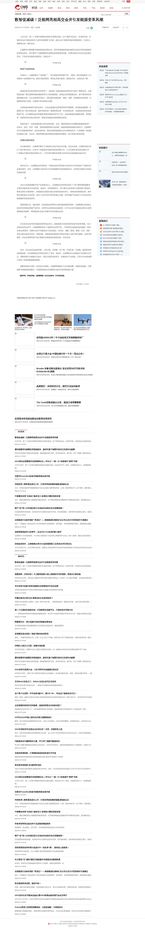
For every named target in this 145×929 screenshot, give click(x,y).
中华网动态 (94, 923)
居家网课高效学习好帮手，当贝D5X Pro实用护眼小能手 (38, 532)
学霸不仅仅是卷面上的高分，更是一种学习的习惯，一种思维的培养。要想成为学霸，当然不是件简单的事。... (53, 602)
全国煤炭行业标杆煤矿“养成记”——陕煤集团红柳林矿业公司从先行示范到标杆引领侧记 (51, 520)
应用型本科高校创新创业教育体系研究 (33, 418)
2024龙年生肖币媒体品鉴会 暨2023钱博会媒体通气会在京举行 (41, 895)
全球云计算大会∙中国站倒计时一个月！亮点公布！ (60, 354)
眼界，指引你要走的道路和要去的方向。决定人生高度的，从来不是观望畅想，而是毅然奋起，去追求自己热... (53, 721)
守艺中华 (74, 1)
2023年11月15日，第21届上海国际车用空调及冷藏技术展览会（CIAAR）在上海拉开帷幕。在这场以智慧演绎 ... (54, 578)
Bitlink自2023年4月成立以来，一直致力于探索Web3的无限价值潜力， (39, 685)
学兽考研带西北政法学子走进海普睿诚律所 (32, 824)
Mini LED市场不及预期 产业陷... (113, 238)
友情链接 (87, 923)
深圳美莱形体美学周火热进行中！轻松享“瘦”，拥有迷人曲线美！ (42, 847)
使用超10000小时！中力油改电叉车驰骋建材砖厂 (60, 337)
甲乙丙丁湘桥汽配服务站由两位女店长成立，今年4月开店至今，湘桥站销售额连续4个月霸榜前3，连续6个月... (53, 745)
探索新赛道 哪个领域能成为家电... (113, 228)
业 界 (41, 8)
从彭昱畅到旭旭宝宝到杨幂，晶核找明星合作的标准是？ (38, 705)
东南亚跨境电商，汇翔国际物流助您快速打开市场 (35, 753)
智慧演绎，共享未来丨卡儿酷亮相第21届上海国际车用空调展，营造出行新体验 (48, 574)
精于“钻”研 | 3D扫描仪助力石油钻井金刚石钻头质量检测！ (39, 508)
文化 (67, 1)
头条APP (107, 1)
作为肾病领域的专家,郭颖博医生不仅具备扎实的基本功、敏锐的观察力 (39, 625)
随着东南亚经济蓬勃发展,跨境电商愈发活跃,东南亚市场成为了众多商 (39, 757)
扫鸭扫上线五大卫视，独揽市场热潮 (30, 646)
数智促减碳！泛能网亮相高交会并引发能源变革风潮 (36, 437)
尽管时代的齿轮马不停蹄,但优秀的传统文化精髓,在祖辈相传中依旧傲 (39, 590)
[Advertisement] (48, 308)
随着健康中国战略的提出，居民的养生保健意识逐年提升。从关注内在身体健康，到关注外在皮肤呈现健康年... (53, 911)
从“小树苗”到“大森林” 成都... (111, 225)
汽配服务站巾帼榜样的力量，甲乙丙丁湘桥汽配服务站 (37, 741)
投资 (58, 1)
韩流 (89, 1)
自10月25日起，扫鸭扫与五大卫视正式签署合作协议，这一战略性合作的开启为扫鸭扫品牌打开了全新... (51, 649)
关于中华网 (53, 923)
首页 (16, 1)
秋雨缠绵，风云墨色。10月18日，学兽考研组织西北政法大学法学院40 (39, 827)
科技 (40, 1)
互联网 (50, 8)
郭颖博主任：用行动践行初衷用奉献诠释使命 (33, 622)
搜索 (126, 14)
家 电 (59, 8)
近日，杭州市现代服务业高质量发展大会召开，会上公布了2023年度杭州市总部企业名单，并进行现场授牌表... (53, 733)
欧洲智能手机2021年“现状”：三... (113, 254)
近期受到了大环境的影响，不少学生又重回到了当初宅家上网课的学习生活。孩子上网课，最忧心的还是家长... (53, 536)
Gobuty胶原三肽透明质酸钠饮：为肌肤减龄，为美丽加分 (39, 907)
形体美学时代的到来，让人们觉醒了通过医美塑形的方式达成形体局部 (39, 851)
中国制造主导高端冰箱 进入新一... (113, 248)
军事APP (99, 1)
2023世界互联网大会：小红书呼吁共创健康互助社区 (36, 670)
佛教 (80, 1)
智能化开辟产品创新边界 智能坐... (113, 244)
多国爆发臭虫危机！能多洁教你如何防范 (32, 634)
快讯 (29, 14)
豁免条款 (82, 923)
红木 (84, 1)
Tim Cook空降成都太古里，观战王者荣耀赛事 (58, 402)
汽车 (30, 1)
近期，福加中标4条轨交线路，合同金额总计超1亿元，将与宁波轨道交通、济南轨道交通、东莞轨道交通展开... (53, 887)
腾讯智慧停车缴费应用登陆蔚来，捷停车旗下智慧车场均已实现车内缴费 (45, 449)
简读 (93, 1)
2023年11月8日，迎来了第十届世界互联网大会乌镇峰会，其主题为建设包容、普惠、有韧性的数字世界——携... (54, 673)
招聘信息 (70, 923)
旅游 (44, 1)
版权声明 (76, 923)
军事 (26, 1)
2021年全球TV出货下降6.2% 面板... (114, 231)
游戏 (35, 1)
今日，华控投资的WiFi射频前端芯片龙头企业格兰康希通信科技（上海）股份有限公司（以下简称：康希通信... (53, 488)
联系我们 (65, 923)
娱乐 (54, 1)
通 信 (68, 8)
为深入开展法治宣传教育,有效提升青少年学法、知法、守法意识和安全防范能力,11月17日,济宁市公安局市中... (53, 769)
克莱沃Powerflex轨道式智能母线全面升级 (32, 476)
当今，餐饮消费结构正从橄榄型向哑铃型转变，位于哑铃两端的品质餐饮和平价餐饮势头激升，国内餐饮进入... (53, 500)
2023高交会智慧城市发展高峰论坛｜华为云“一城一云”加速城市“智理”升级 (46, 461)
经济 (49, 1)
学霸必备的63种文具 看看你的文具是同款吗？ (34, 598)
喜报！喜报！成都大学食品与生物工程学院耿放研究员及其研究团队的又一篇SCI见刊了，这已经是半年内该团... (54, 697)
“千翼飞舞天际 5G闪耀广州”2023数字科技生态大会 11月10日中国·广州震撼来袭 (116, 73)
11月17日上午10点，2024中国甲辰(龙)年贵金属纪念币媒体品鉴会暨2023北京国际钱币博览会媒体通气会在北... (53, 899)
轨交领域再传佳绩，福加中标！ (28, 883)
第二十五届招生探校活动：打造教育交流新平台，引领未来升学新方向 (44, 610)
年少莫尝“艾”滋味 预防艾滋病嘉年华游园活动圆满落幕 (37, 859)
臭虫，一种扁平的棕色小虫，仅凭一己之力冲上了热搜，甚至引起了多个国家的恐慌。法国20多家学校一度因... (53, 637)
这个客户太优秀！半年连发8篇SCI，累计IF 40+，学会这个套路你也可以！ (46, 693)
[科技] (21, 7)
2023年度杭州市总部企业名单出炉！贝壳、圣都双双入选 (38, 729)
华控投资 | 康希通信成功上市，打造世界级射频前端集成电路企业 (42, 484)
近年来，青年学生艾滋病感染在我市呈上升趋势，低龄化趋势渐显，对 (39, 863)
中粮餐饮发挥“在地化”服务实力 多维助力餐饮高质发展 (37, 496)
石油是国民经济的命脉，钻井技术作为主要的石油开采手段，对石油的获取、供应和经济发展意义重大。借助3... (54, 512)
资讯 (21, 1)
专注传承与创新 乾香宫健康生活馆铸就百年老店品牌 (36, 586)
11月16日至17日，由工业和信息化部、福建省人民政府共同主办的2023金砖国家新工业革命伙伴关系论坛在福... (54, 547)
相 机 (111, 8)
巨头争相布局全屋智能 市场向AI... (113, 235)
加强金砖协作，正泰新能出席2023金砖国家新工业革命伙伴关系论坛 (43, 544)
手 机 (85, 8)
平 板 (93, 8)
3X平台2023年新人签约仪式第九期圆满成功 (33, 717)
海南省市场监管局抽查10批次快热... (114, 241)
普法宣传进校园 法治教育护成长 (28, 765)
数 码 (76, 8)
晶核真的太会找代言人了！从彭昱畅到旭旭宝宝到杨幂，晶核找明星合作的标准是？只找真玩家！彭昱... (51, 709)
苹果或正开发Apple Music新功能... (113, 251)
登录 (128, 1)
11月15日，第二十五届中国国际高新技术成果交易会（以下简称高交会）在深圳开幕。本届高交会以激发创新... (53, 441)
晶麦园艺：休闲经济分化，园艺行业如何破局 (58, 386)
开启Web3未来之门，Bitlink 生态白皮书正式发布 (35, 681)
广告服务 (59, 923)
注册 (123, 1)
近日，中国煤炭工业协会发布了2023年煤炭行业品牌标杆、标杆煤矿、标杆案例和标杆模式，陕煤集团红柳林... (53, 524)
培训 (63, 1)
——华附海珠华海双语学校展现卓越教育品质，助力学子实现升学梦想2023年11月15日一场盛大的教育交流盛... (53, 613)
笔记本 (102, 8)
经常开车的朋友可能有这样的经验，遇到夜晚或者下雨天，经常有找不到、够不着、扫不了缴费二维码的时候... (53, 453)
